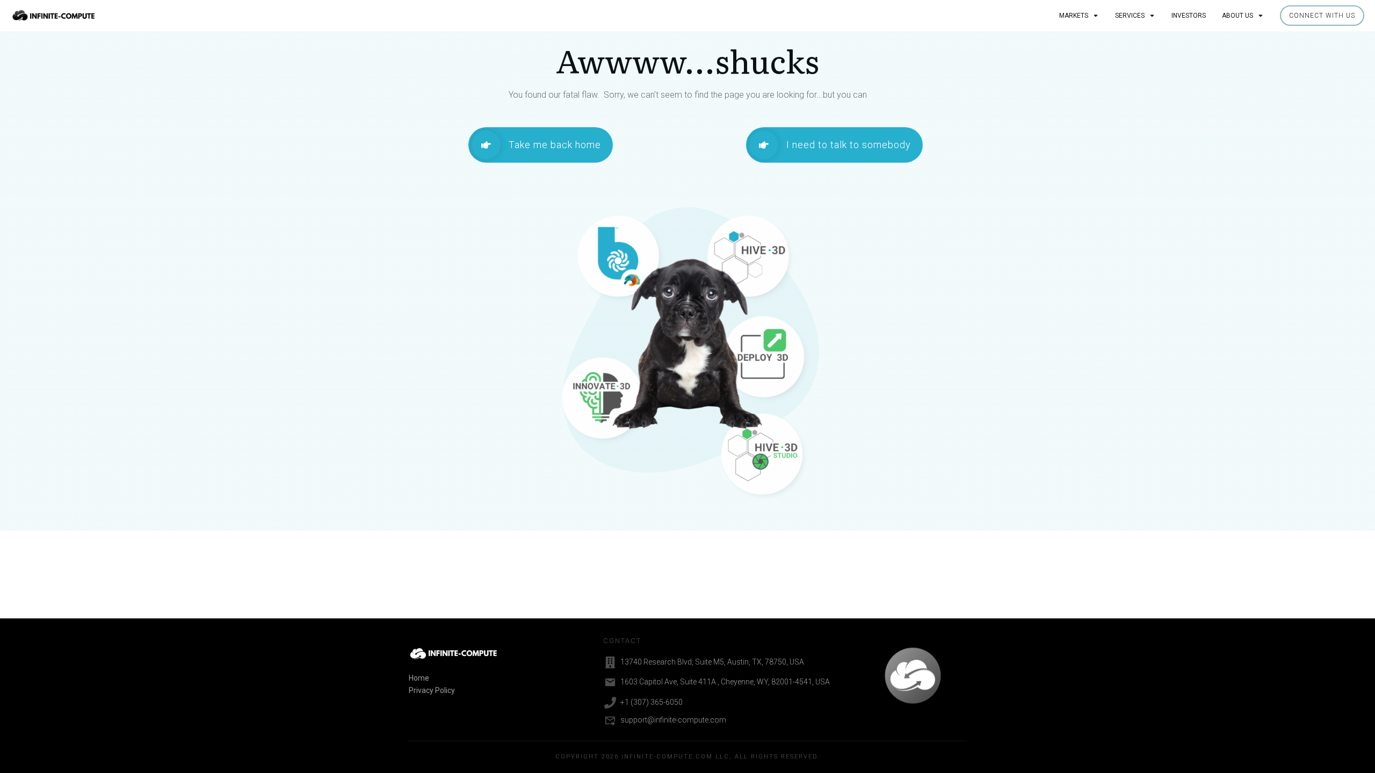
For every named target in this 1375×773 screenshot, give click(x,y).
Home (419, 678)
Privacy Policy (432, 690)
